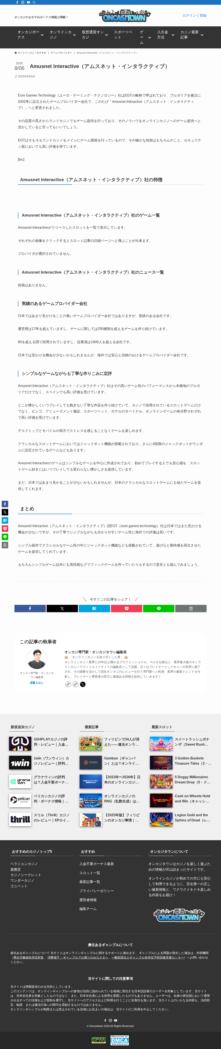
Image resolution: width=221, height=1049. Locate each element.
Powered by (111, 598)
